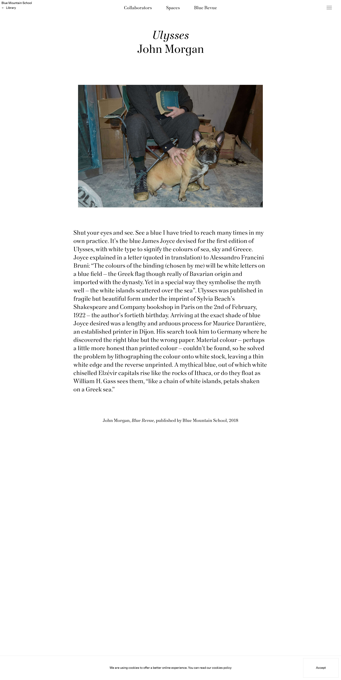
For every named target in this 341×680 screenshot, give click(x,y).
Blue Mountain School (16, 3)
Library (11, 7)
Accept (321, 667)
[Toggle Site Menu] (329, 7)
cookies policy (222, 667)
